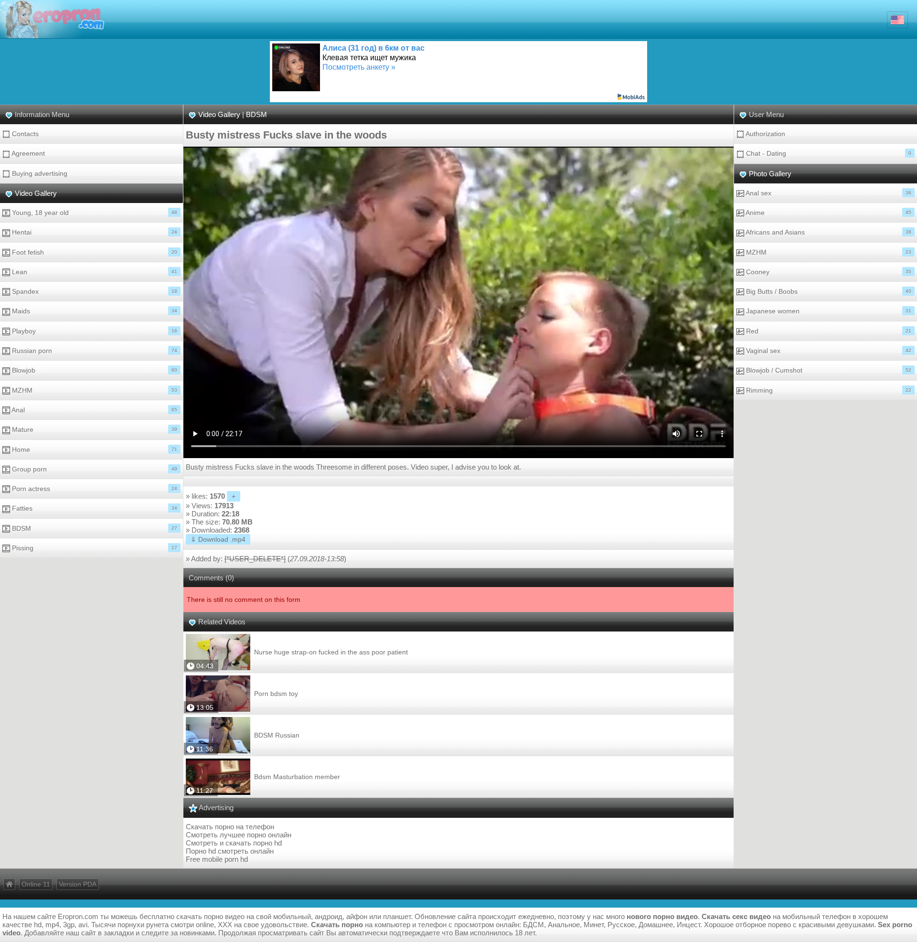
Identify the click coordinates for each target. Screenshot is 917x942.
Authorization (764, 134)
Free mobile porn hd (217, 859)
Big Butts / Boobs (827, 291)
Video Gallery (36, 193)
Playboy (93, 331)
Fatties (93, 508)
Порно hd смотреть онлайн (230, 851)
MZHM (93, 390)
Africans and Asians (827, 232)
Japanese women (827, 311)
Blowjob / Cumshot (827, 370)
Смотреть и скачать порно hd (234, 843)
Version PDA (77, 884)
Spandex (93, 291)
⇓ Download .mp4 (218, 539)
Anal (93, 410)
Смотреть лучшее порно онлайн (238, 835)
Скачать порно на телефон (230, 827)
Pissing (93, 548)
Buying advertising (38, 173)
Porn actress (93, 488)
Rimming (827, 390)
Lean (93, 272)
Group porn (93, 469)
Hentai (93, 232)
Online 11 (35, 884)
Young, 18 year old (93, 212)
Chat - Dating (827, 153)
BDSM (93, 528)
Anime (827, 212)
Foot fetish (93, 252)
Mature (93, 429)
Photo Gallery (770, 174)
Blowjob (93, 370)
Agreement (27, 153)
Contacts (24, 134)
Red (827, 331)
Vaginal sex (827, 350)
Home (93, 449)
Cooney (827, 272)
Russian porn (93, 350)
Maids (93, 311)
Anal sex (827, 193)
